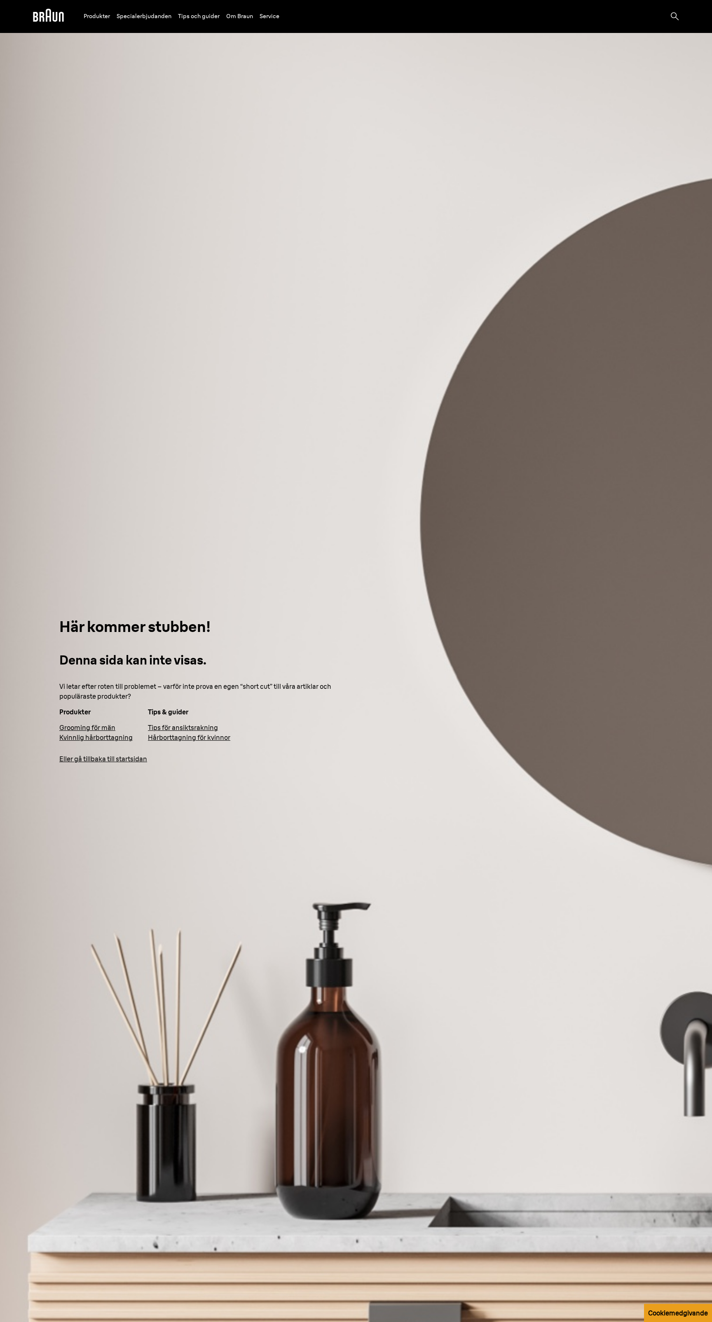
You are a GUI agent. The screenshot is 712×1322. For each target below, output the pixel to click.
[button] (97, 16)
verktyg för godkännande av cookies (245, 1128)
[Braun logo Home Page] (48, 16)
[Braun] (48, 16)
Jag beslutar (628, 1127)
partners (67, 1098)
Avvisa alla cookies (628, 1104)
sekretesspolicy (227, 1118)
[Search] (675, 16)
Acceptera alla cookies (628, 1081)
